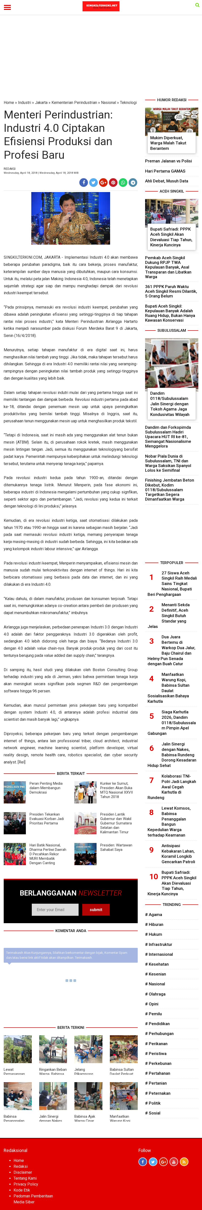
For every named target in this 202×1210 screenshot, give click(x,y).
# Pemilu (153, 1013)
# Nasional (155, 983)
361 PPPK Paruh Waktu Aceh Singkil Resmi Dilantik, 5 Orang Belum (171, 291)
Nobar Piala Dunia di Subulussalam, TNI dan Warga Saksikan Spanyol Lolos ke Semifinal (168, 463)
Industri (24, 102)
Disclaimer (23, 1172)
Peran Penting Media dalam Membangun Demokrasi (46, 788)
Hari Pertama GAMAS (165, 171)
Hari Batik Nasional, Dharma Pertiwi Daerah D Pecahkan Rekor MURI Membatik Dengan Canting (48, 854)
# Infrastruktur (158, 944)
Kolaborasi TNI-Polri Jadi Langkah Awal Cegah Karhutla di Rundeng (172, 787)
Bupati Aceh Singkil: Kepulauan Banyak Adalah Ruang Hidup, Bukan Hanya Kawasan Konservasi (170, 313)
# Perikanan (156, 1043)
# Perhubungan (159, 1033)
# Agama (153, 914)
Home (9, 102)
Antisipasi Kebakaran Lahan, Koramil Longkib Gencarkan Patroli (178, 853)
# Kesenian (155, 974)
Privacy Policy (26, 1184)
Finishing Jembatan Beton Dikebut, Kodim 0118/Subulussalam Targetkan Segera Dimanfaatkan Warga (169, 490)
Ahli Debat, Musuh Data (166, 180)
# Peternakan (157, 1093)
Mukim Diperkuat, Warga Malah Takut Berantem (168, 143)
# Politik (153, 1103)
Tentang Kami (25, 1178)
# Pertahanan (157, 1073)
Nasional (108, 102)
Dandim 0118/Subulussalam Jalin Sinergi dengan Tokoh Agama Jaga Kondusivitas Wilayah (169, 404)
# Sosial (152, 1113)
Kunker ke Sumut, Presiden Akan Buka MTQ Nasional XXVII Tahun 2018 (116, 790)
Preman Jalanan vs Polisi (168, 160)
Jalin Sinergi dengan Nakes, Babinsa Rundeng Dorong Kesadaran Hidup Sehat (172, 755)
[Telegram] (133, 182)
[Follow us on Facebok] (142, 1161)
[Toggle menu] (7, 7)
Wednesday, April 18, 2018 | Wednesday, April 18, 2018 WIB (41, 173)
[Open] (197, 4)
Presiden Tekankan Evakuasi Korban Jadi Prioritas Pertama (47, 818)
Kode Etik (22, 1190)
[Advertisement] (101, 60)
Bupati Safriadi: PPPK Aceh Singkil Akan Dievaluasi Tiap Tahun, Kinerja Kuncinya (171, 237)
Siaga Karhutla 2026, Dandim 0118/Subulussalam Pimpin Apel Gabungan (172, 722)
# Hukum (153, 934)
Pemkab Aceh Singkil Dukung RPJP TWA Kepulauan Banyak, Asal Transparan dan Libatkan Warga (168, 267)
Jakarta (41, 102)
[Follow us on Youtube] (173, 1161)
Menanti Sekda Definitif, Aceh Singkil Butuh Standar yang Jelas (169, 615)
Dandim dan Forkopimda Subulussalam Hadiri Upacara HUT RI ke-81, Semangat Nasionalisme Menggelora (168, 437)
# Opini (151, 1003)
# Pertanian (156, 1083)
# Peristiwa (156, 1053)
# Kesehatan (157, 964)
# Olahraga (155, 994)
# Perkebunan (158, 1063)
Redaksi (21, 1166)
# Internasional (159, 954)
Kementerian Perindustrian (74, 102)
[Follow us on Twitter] (153, 1161)
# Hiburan (154, 924)
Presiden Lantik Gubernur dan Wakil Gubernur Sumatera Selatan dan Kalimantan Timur (116, 823)
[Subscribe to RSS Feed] (184, 1161)
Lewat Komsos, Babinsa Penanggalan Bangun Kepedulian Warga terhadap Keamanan (169, 822)
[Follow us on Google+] (163, 1161)
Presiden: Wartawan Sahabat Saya (116, 847)
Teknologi (128, 102)
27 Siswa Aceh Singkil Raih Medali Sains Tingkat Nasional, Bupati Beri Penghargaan (172, 583)
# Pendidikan (157, 1023)
